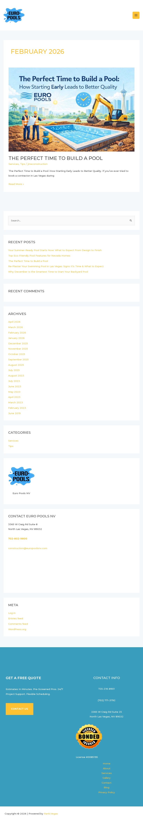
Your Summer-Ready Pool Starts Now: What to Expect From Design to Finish (55, 250)
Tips (22, 164)
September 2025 (18, 359)
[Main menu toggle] (136, 15)
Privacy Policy (106, 792)
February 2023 (17, 407)
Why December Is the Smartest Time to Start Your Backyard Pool (48, 271)
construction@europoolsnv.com (27, 548)
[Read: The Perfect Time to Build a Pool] (71, 109)
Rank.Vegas (51, 813)
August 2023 (16, 375)
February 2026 (17, 332)
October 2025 (16, 354)
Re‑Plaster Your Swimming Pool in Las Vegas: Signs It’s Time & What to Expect (56, 266)
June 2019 (14, 413)
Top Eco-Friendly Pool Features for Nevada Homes (39, 255)
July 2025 (14, 370)
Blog (106, 787)
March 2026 (15, 327)
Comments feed (18, 623)
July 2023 (14, 381)
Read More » (16, 183)
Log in (12, 613)
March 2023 (15, 402)
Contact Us (19, 708)
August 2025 (16, 364)
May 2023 (14, 391)
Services (14, 164)
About (106, 768)
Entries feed (15, 618)
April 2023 (14, 397)
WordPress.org (17, 629)
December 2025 (18, 343)
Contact (106, 782)
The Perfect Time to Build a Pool (56, 158)
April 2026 (14, 321)
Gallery (107, 777)
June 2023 (14, 386)
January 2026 (16, 338)
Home (106, 763)
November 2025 (18, 348)
